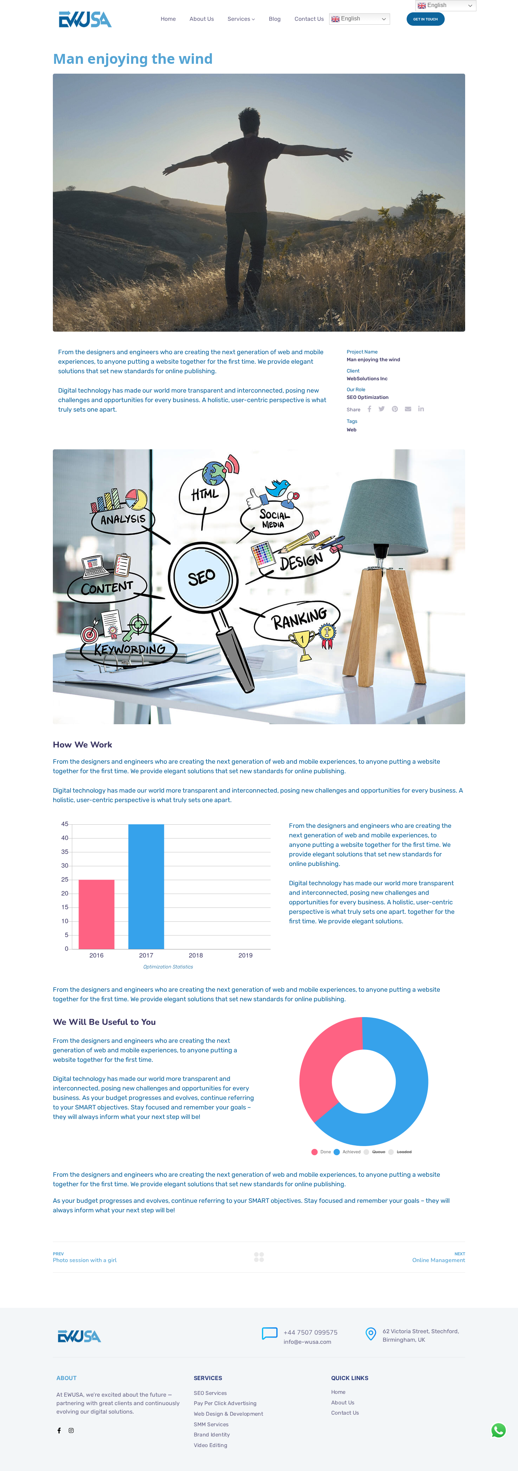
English (350, 18)
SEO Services (210, 1393)
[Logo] (85, 19)
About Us (202, 19)
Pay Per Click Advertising (225, 1403)
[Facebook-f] (59, 1430)
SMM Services (211, 1424)
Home (168, 19)
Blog (275, 19)
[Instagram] (71, 1430)
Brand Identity (212, 1435)
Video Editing (210, 1445)
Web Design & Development (228, 1414)
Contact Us (309, 19)
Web (352, 430)
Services (239, 19)
